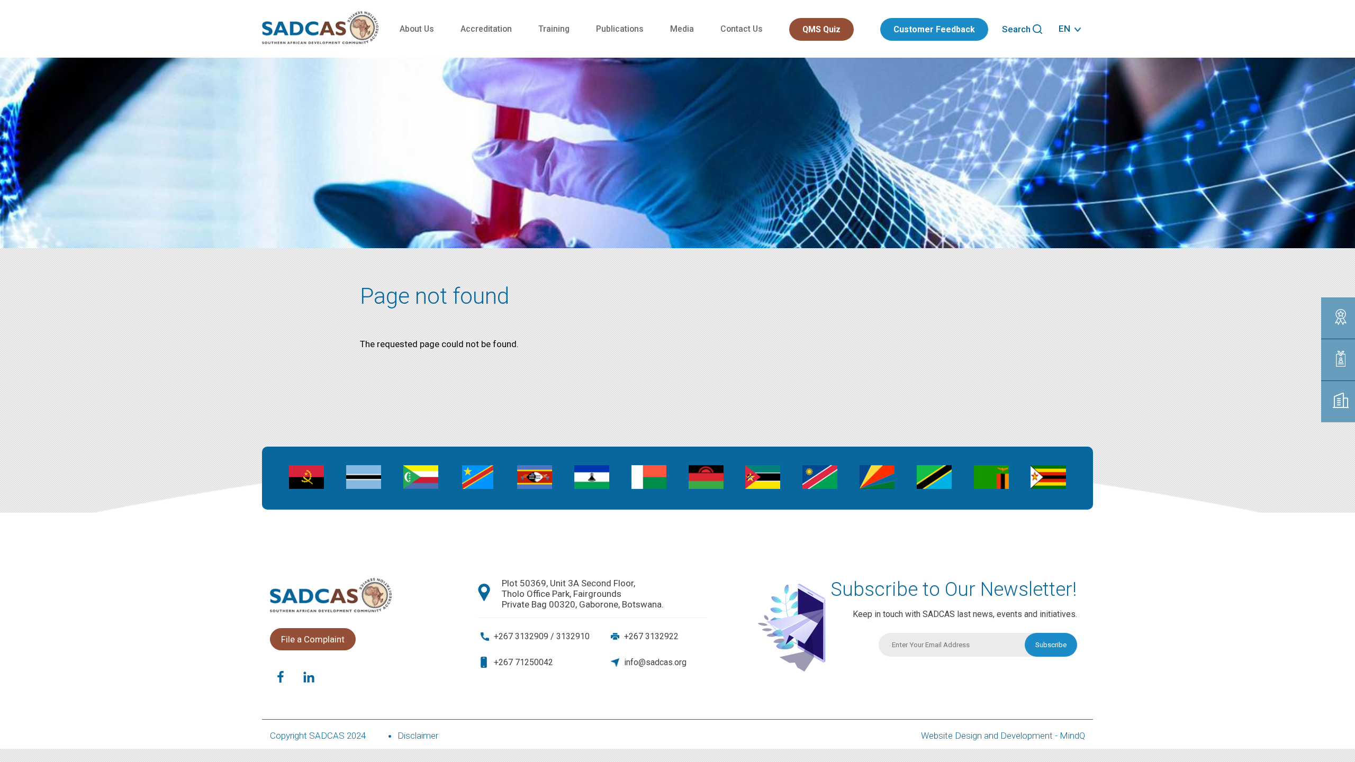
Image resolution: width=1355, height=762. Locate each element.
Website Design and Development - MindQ (1003, 735)
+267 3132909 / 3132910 (542, 636)
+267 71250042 (523, 662)
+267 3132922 (651, 636)
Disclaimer (418, 735)
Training (554, 29)
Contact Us (741, 29)
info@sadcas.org (655, 662)
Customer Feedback (934, 29)
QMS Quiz (821, 29)
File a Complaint (313, 639)
